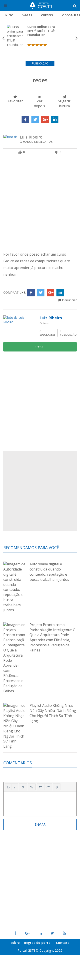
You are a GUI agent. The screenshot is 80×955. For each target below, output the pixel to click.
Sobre (15, 943)
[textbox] (40, 803)
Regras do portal (38, 943)
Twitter (35, 119)
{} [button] (57, 787)
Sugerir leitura (64, 103)
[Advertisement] (40, 204)
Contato (63, 943)
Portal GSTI (41, 6)
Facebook (25, 119)
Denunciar (69, 300)
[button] (8, 787)
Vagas (27, 15)
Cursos (47, 15)
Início (9, 15)
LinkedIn (54, 119)
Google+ (45, 119)
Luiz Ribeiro (31, 136)
